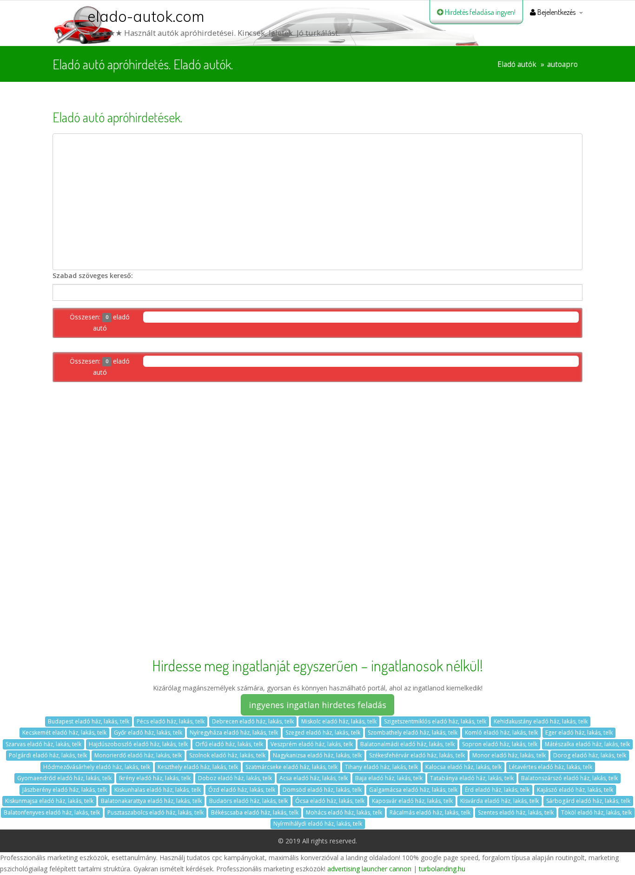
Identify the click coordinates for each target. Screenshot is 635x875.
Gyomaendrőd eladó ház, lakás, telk (64, 778)
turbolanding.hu (442, 868)
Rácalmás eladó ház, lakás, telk (430, 812)
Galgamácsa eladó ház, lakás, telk (413, 790)
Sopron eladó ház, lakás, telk (499, 744)
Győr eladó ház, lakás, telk (148, 732)
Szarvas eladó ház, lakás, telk (43, 744)
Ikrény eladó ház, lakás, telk (155, 778)
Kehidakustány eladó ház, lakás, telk (541, 721)
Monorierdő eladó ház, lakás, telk (138, 755)
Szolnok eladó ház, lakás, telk (227, 755)
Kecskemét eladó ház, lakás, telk (64, 732)
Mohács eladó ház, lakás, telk (344, 812)
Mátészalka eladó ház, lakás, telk (587, 744)
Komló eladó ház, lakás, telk (501, 732)
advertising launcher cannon (369, 868)
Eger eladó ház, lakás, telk (579, 732)
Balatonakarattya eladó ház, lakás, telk (151, 801)
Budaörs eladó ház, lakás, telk (248, 801)
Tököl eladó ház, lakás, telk (596, 812)
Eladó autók (516, 64)
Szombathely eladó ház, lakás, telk (412, 732)
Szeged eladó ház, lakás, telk (322, 732)
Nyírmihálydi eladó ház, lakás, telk (317, 824)
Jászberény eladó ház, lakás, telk (64, 790)
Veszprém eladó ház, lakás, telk (312, 744)
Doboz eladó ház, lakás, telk (235, 778)
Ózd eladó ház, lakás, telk (241, 790)
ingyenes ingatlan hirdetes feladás (317, 704)
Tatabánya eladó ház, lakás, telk (472, 778)
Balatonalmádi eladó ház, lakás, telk (407, 744)
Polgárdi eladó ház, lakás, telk (48, 755)
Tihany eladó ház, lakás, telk (381, 767)
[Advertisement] (317, 202)
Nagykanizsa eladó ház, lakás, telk (317, 755)
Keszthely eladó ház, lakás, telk (198, 767)
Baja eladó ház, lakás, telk (389, 778)
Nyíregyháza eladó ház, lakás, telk (234, 732)
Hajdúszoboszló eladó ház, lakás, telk (138, 744)
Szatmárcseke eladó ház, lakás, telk (291, 767)
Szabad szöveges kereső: (93, 275)
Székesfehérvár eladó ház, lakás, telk (417, 755)
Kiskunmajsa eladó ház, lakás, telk (49, 801)
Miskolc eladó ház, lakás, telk (339, 721)
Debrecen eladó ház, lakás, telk (253, 721)
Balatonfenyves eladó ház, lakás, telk (52, 812)
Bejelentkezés (555, 12)
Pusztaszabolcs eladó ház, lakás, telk (155, 812)
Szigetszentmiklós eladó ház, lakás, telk (435, 721)
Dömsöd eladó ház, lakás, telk (322, 790)
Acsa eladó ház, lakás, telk (313, 778)
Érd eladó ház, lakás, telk (497, 790)
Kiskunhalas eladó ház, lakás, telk (157, 790)
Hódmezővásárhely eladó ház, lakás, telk (96, 767)
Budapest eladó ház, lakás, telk (88, 721)
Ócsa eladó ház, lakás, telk (329, 801)
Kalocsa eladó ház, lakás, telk (463, 767)
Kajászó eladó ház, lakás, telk (575, 790)
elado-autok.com (146, 16)
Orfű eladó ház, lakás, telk (229, 744)
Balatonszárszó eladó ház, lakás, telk (569, 778)
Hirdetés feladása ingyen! (479, 12)
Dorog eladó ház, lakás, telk (589, 755)
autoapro (562, 64)
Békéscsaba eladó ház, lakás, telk (254, 812)
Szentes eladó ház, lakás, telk (516, 812)
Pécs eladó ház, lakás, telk (171, 721)
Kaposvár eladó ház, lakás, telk (412, 801)
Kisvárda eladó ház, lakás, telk (499, 801)
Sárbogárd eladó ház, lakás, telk (588, 801)
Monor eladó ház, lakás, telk (509, 755)
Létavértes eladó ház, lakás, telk (550, 767)
